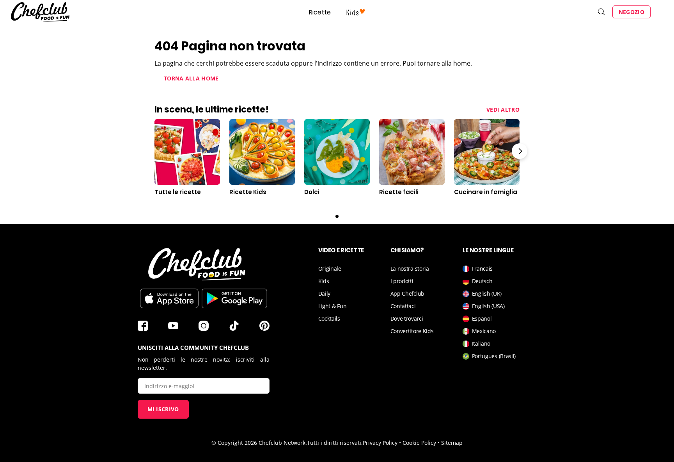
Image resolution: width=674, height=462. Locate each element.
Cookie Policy (419, 442)
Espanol (482, 318)
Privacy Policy (380, 442)
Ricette (320, 12)
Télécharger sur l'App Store (169, 298)
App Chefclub (407, 293)
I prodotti (401, 281)
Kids (323, 281)
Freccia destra (519, 151)
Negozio (631, 12)
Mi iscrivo (163, 409)
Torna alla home (191, 78)
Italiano (481, 343)
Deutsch (482, 281)
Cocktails (329, 318)
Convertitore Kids (412, 331)
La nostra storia (409, 268)
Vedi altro (503, 109)
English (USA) (488, 306)
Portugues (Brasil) (494, 356)
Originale (329, 268)
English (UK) (487, 293)
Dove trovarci (406, 318)
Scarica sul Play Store (234, 298)
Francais (482, 268)
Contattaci (403, 306)
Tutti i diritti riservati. (335, 442)
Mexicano (484, 331)
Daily (324, 293)
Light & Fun (332, 306)
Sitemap (452, 442)
